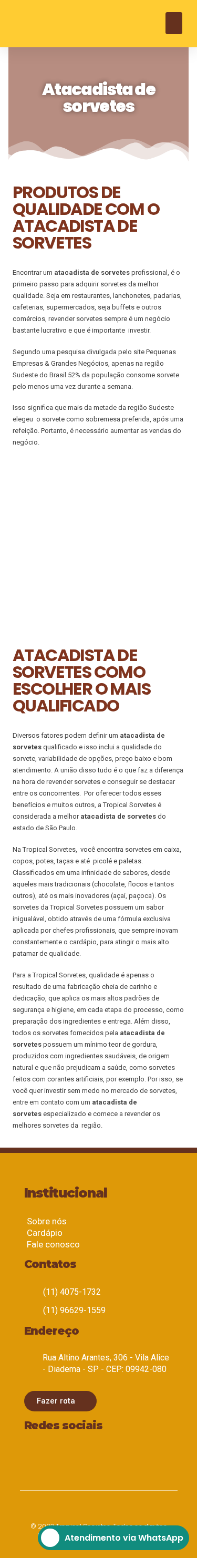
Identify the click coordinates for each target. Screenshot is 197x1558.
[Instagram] (33, 1456)
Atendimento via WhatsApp (124, 1538)
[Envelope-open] (65, 1456)
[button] (60, 1401)
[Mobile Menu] (173, 23)
